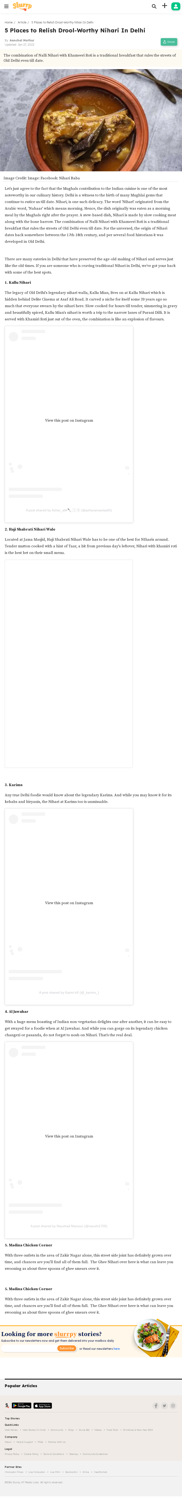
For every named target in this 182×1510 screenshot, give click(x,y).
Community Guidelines (95, 1454)
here (116, 1349)
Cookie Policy (31, 1454)
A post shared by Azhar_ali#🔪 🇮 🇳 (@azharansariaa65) (69, 510)
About (8, 1442)
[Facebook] (155, 1405)
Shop (71, 1429)
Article (22, 22)
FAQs (40, 1442)
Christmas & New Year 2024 (138, 1429)
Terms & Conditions (53, 1454)
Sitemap (73, 1454)
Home (9, 22)
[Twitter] (164, 1405)
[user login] (175, 6)
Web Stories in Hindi (34, 1429)
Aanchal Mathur (22, 40)
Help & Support (24, 1442)
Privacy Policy (12, 1454)
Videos (98, 1429)
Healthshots (100, 1472)
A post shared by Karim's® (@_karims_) (69, 992)
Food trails (112, 1429)
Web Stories (11, 1429)
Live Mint (55, 1472)
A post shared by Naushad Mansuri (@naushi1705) (69, 1226)
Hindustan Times (14, 1472)
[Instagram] (173, 1405)
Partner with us (57, 1442)
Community (57, 1429)
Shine (85, 1472)
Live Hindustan (36, 1472)
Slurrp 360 (84, 1429)
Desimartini (71, 1472)
